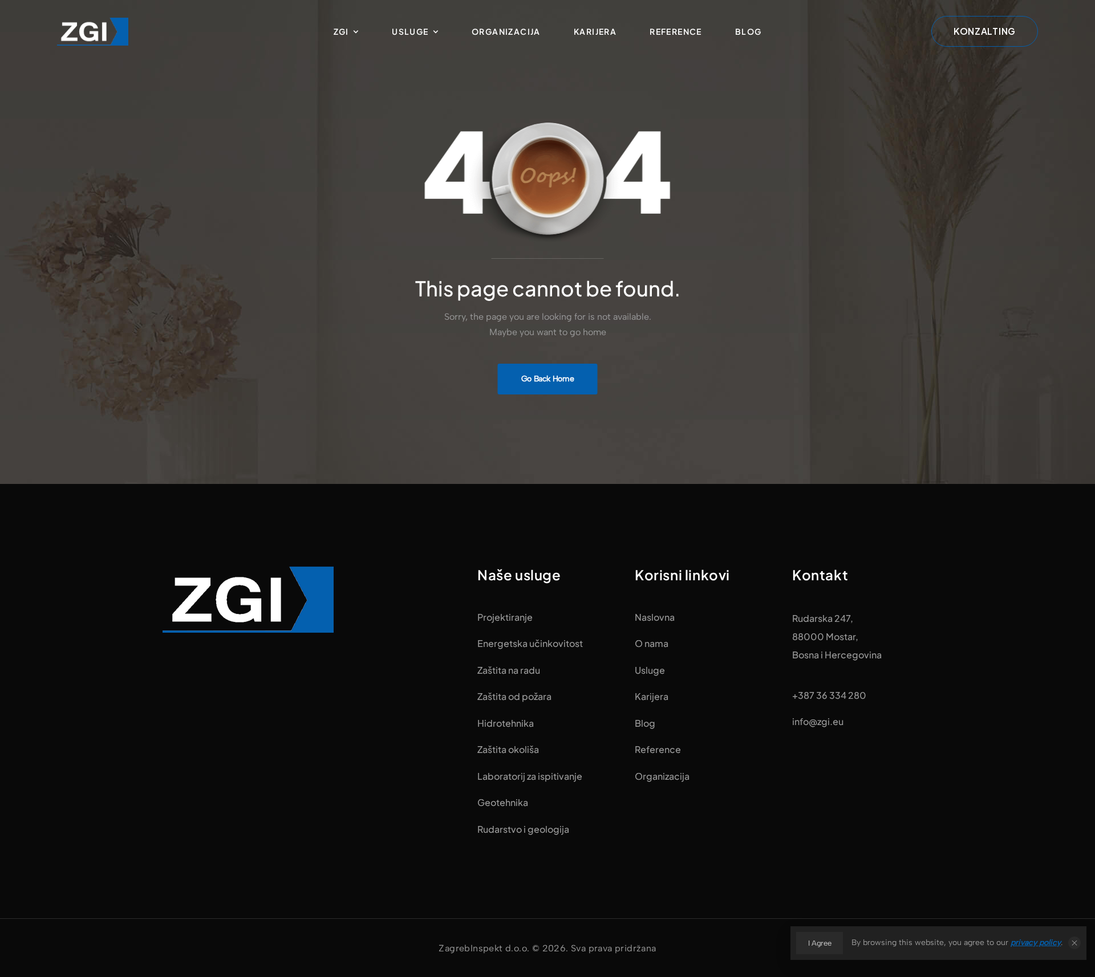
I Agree (820, 943)
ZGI (341, 31)
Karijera (595, 31)
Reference (676, 31)
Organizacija (506, 31)
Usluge (410, 31)
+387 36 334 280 (829, 695)
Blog (748, 31)
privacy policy (1036, 942)
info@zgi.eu (817, 721)
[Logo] (92, 31)
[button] (1074, 943)
